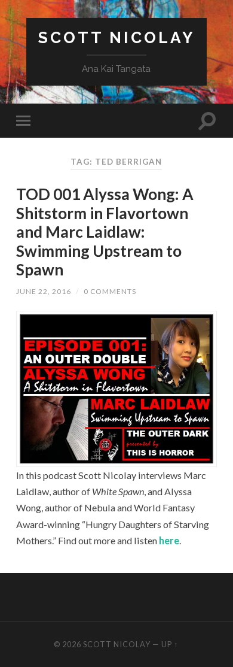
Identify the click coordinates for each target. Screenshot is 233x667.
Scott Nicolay (116, 37)
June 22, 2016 (43, 291)
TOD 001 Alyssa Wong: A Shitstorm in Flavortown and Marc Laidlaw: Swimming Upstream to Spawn (105, 231)
